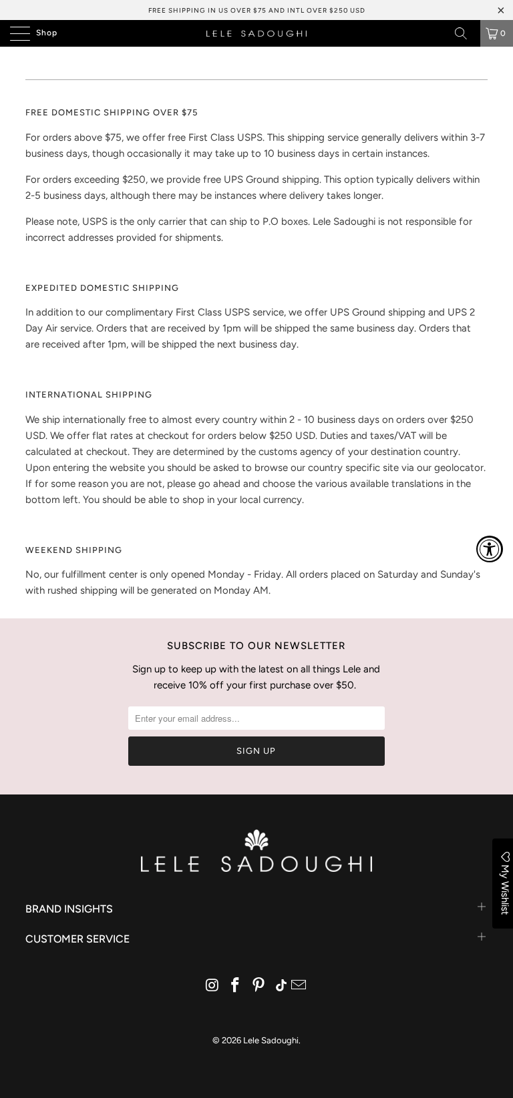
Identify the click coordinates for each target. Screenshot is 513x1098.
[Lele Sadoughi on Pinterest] (259, 986)
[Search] (466, 33)
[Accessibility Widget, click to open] (489, 549)
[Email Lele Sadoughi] (299, 986)
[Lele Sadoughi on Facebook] (236, 986)
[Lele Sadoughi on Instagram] (212, 986)
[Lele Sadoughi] (256, 33)
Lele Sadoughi (271, 1040)
